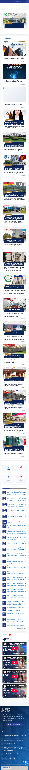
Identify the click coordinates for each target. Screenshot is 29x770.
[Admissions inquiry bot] (25, 762)
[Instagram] (6, 758)
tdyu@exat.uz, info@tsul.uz (14, 754)
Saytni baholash (15, 724)
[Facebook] (10, 758)
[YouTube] (14, 758)
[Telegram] (2, 758)
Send (4, 131)
